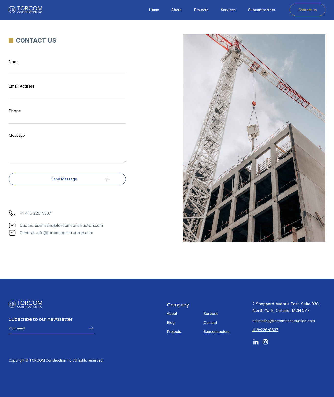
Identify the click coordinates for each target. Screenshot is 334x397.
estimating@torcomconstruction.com (283, 320)
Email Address (22, 86)
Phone (15, 110)
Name (14, 61)
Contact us (307, 10)
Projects (201, 10)
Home (154, 10)
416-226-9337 (265, 329)
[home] (25, 9)
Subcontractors (261, 10)
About (176, 10)
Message (17, 135)
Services (228, 10)
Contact (210, 322)
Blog (171, 322)
